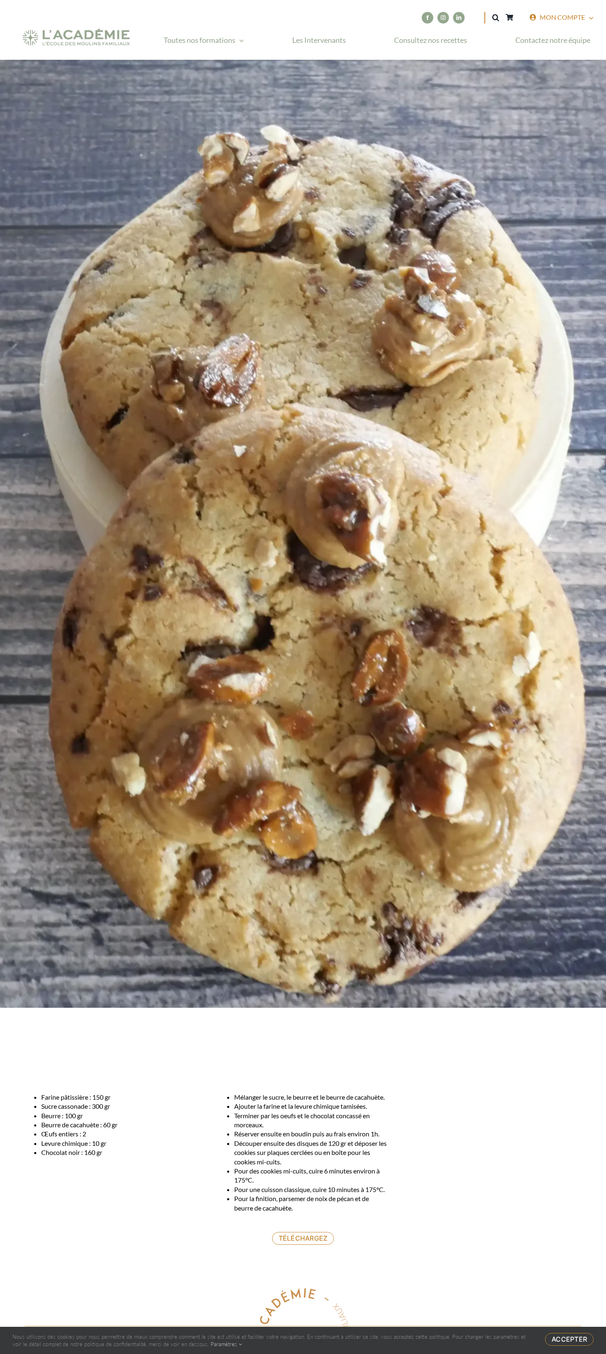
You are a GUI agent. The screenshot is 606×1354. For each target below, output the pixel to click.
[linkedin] (459, 17)
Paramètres (225, 1344)
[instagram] (443, 17)
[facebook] (427, 17)
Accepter (569, 1339)
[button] (495, 17)
